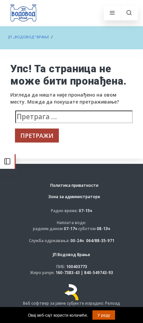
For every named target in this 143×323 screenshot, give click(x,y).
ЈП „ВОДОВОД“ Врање (28, 36)
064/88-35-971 (100, 240)
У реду (103, 315)
